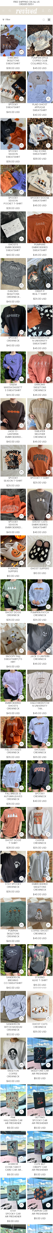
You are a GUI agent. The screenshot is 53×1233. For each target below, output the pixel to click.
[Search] (9, 10)
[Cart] (49, 10)
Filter (8, 19)
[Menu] (3, 10)
